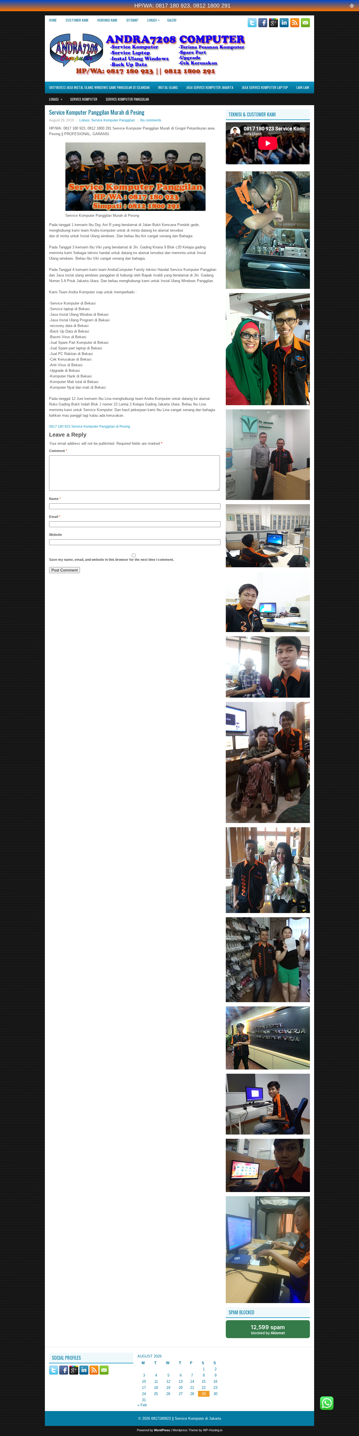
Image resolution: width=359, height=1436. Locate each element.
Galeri (171, 20)
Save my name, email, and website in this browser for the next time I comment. (111, 560)
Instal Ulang (168, 87)
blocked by (268, 1329)
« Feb (142, 1405)
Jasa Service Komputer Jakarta (209, 87)
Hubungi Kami (107, 20)
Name (55, 499)
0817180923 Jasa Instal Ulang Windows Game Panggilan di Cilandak (99, 87)
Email (54, 517)
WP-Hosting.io (212, 1430)
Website (55, 535)
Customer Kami (77, 20)
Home (53, 20)
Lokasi (153, 19)
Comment (58, 451)
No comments (150, 120)
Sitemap (132, 20)
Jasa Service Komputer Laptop (265, 87)
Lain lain (302, 87)
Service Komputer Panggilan (127, 99)
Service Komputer (83, 99)
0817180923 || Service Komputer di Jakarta (186, 1418)
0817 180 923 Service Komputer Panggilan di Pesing (89, 426)
